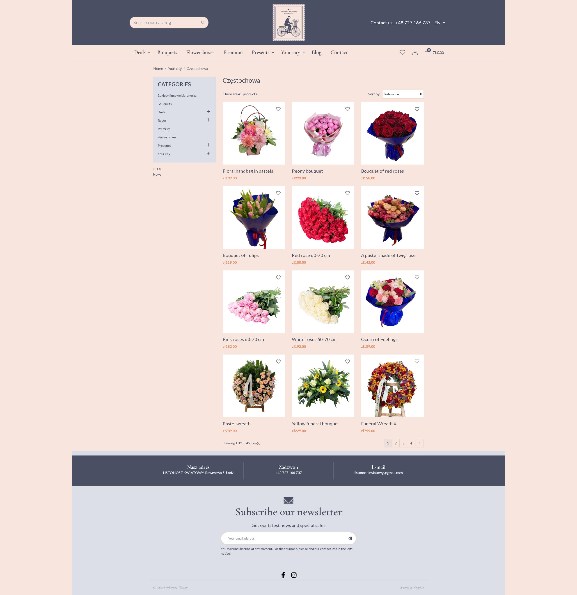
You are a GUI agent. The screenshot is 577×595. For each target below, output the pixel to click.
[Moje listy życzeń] (402, 52)
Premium (164, 129)
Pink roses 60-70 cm (243, 339)
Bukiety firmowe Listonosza (177, 95)
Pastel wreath (237, 423)
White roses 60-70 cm (314, 339)
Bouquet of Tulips (241, 255)
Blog (157, 169)
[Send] (350, 538)
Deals (162, 112)
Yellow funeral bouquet (315, 423)
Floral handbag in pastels (248, 171)
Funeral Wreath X (378, 423)
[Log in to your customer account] (415, 52)
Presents (164, 145)
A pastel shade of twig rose (388, 255)
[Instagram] (294, 575)
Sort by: (374, 94)
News (157, 174)
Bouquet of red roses (382, 171)
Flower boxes (167, 137)
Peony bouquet (307, 171)
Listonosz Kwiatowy (165, 587)
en (437, 22)
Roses (162, 120)
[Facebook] (283, 575)
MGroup (419, 587)
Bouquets (165, 104)
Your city (164, 154)
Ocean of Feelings (379, 339)
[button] (208, 112)
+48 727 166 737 (412, 22)
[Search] (203, 22)
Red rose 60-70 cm (311, 255)
